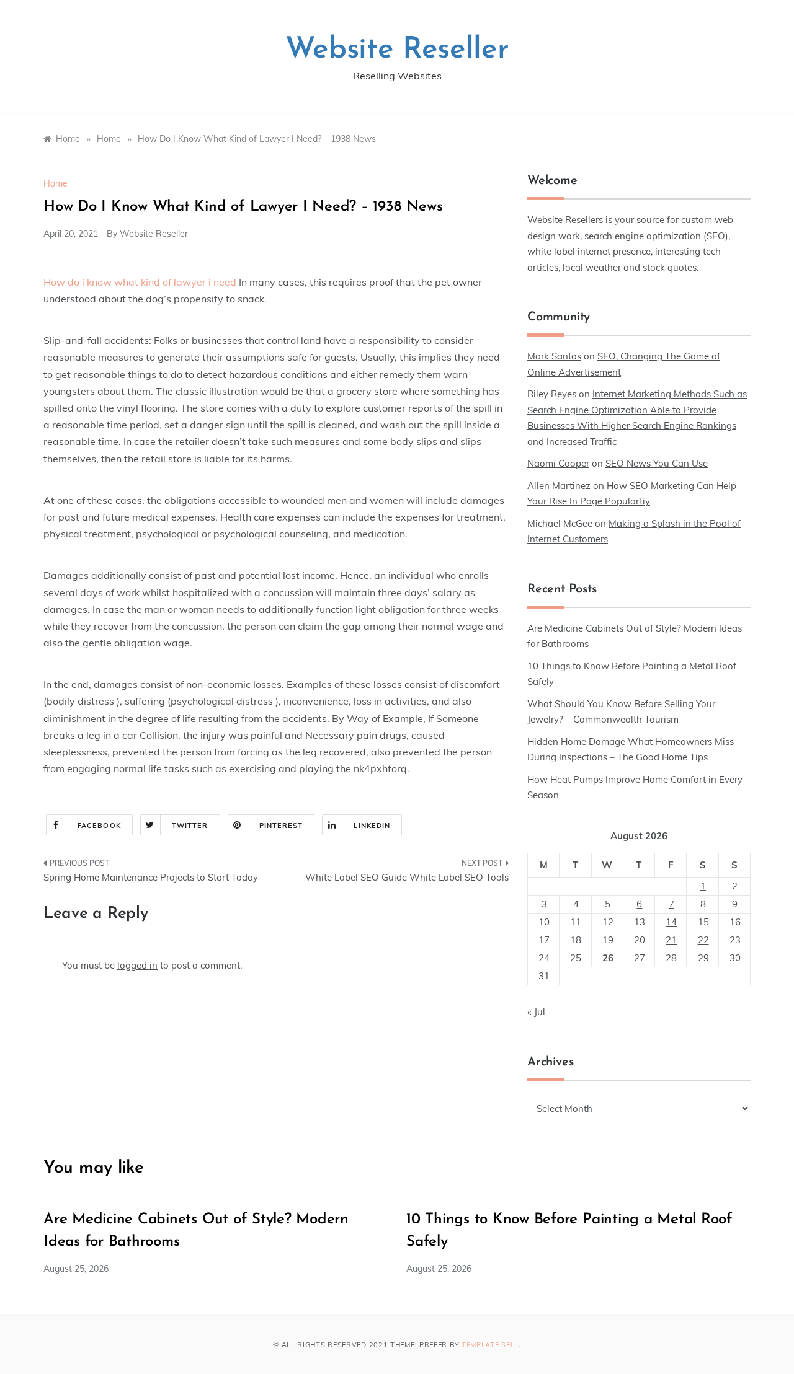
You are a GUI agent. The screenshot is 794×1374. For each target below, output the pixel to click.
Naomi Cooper (558, 463)
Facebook (99, 825)
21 (671, 940)
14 (671, 922)
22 (703, 940)
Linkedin (372, 825)
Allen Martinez (559, 485)
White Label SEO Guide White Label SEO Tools (407, 877)
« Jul (536, 1012)
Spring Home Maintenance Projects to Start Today (150, 877)
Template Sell (490, 1345)
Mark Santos (554, 356)
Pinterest (281, 825)
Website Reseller (397, 50)
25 (575, 958)
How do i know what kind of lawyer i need (139, 282)
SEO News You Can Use (656, 463)
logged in (137, 965)
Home (55, 183)
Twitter (190, 825)
